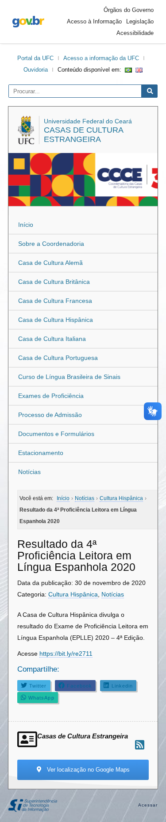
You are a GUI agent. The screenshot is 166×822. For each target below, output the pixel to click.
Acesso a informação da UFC (101, 58)
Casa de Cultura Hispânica (55, 319)
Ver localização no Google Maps (87, 769)
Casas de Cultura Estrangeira (83, 135)
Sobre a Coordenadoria (51, 243)
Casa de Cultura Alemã (50, 262)
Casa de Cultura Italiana (52, 338)
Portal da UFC (35, 58)
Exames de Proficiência (51, 395)
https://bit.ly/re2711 (66, 653)
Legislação (140, 21)
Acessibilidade (135, 33)
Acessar (148, 805)
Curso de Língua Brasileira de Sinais (69, 376)
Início (25, 224)
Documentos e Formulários (56, 433)
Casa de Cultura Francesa (55, 300)
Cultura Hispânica (73, 594)
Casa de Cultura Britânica (54, 281)
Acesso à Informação (94, 21)
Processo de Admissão (50, 414)
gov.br (28, 21)
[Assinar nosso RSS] (139, 745)
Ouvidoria (35, 69)
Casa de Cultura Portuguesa (58, 357)
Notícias (29, 471)
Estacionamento (40, 452)
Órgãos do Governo (129, 10)
